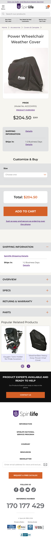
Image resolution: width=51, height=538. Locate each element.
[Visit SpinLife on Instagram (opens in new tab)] (22, 490)
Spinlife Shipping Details (16, 256)
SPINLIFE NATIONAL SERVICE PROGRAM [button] (25, 433)
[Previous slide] (22, 366)
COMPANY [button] (25, 444)
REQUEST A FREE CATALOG (25, 475)
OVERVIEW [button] (9, 279)
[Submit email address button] (45, 464)
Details (29, 131)
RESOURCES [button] (25, 452)
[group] (25, 344)
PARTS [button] (7, 312)
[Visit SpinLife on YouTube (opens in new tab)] (28, 490)
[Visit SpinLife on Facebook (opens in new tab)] (16, 490)
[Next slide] (28, 366)
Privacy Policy (19, 522)
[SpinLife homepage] (25, 7)
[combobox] (25, 14)
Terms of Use (32, 522)
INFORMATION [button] (25, 424)
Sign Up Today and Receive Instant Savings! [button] (25, 2)
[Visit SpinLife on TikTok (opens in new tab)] (33, 490)
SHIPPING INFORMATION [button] (18, 246)
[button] (26, 71)
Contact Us (25, 395)
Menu (3, 9)
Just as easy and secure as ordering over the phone (25, 223)
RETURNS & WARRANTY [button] (17, 301)
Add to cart (25, 211)
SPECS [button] (7, 290)
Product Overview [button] (25, 110)
